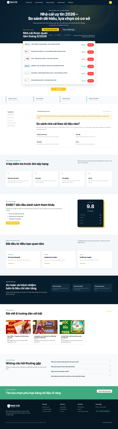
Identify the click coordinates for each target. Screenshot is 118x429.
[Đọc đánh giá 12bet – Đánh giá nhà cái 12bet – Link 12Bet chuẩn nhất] (83, 59)
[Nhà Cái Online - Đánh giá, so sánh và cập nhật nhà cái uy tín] (13, 2)
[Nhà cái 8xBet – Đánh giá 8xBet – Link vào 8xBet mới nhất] (27, 44)
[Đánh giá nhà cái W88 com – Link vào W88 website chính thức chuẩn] (27, 51)
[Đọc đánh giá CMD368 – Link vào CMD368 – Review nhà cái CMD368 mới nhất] (83, 66)
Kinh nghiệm (63, 409)
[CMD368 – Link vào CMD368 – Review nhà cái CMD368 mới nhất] (27, 66)
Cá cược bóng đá (39, 2)
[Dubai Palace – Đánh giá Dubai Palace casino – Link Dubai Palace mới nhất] (27, 73)
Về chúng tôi (81, 407)
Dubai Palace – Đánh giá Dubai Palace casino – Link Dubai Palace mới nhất (49, 73)
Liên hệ (79, 409)
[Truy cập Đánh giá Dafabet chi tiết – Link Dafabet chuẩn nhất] (90, 80)
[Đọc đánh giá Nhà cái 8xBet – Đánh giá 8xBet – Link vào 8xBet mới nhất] (83, 45)
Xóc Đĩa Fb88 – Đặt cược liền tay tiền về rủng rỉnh (71, 337)
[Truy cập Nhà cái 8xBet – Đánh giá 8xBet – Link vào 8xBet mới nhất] (90, 45)
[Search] (110, 2)
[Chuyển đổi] (110, 361)
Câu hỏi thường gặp (11, 125)
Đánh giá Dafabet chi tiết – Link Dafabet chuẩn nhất (43, 80)
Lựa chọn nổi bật (10, 117)
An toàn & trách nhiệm (11, 122)
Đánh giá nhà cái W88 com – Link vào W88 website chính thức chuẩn (48, 51)
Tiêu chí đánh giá (10, 114)
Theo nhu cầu (10, 120)
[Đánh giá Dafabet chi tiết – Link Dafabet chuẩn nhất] (27, 80)
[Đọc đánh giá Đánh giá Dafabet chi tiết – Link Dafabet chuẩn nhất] (83, 80)
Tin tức (62, 411)
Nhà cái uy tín (29, 2)
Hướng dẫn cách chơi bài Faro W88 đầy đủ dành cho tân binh (45, 337)
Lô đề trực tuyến (61, 2)
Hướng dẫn (70, 2)
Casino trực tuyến (50, 2)
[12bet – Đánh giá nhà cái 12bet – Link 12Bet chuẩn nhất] (27, 59)
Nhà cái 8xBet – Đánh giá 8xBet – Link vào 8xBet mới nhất (45, 44)
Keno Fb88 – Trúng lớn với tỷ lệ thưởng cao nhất (17, 337)
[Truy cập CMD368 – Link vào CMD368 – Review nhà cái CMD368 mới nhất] (90, 66)
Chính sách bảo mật (83, 411)
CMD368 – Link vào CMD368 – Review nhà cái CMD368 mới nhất (47, 65)
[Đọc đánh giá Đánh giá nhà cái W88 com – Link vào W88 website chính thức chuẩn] (83, 52)
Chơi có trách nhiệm (100, 407)
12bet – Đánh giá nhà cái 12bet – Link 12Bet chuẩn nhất (44, 58)
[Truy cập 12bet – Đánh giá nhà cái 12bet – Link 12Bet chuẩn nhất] (90, 59)
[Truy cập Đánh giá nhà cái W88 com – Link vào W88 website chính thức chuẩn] (90, 52)
